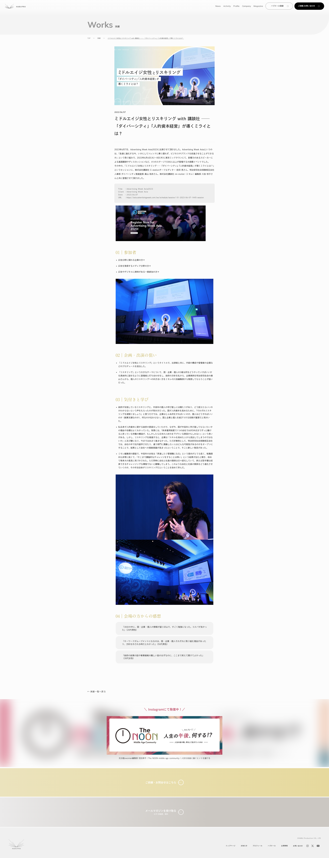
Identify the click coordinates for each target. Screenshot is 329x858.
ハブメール (272, 845)
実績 (98, 38)
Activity (227, 6)
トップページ (230, 845)
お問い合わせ (298, 846)
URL (120, 197)
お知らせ (244, 845)
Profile (236, 6)
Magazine (258, 6)
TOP (88, 38)
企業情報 (284, 845)
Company (246, 6)
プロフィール (257, 845)
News (218, 6)
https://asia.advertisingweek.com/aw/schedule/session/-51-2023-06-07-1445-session (165, 197)
